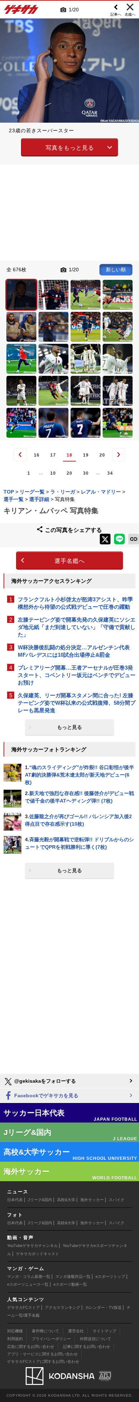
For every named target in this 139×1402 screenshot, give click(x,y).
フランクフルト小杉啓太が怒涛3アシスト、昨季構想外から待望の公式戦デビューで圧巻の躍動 (75, 603)
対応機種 (15, 1331)
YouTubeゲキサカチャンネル (32, 1245)
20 (102, 455)
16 (37, 455)
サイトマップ (104, 1331)
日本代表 (15, 1200)
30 (86, 473)
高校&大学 (66, 1200)
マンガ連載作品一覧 (73, 1276)
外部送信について (95, 1339)
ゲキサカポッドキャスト (37, 1254)
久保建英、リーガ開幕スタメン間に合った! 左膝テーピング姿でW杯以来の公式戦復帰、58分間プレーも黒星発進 (76, 702)
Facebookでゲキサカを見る (45, 1095)
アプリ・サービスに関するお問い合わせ (42, 1354)
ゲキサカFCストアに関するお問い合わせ (43, 1361)
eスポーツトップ (110, 1276)
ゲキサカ (21, 11)
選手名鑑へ (70, 561)
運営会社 (76, 1331)
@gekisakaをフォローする (44, 1081)
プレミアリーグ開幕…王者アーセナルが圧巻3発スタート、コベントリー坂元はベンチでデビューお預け (76, 675)
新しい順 (116, 269)
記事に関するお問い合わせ (86, 1346)
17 (53, 455)
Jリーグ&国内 (40, 1200)
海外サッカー (92, 1200)
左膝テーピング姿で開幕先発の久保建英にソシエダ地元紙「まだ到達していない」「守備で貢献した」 (76, 627)
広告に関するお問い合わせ (30, 1346)
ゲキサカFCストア (23, 1307)
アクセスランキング (62, 1307)
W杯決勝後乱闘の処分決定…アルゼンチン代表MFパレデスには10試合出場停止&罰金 (74, 651)
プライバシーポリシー (51, 1339)
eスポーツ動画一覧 (70, 1284)
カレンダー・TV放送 (103, 1307)
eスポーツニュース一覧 (27, 1284)
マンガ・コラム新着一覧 (28, 1276)
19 (86, 455)
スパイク (116, 1200)
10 (53, 473)
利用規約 (15, 1339)
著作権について (45, 1331)
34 (110, 473)
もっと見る (69, 727)
